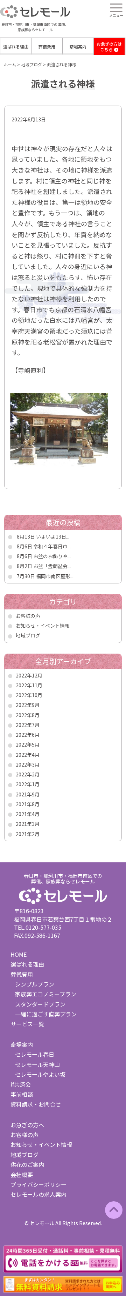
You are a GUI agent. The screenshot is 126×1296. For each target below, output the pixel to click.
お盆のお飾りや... (52, 556)
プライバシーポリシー (38, 1184)
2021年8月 (28, 804)
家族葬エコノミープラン (45, 994)
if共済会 (20, 1084)
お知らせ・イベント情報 (43, 625)
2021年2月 (28, 833)
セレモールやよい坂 (40, 1074)
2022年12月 (29, 675)
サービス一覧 (27, 1024)
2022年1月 (28, 784)
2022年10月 (29, 695)
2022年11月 (29, 685)
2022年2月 (28, 774)
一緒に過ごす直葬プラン (46, 1014)
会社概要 (21, 1174)
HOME (18, 954)
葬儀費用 (46, 46)
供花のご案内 (27, 1164)
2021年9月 (28, 794)
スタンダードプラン (40, 1004)
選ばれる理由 (15, 46)
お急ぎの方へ (27, 1125)
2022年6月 (28, 734)
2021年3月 (28, 823)
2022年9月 (28, 704)
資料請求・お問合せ (35, 1104)
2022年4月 (28, 754)
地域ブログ (28, 635)
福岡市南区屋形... (55, 576)
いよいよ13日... (52, 536)
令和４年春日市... (52, 546)
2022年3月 (28, 764)
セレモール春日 (34, 1054)
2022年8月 (28, 715)
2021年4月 (28, 813)
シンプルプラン (34, 984)
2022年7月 (28, 724)
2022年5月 (28, 744)
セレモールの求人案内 (38, 1194)
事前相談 (21, 1094)
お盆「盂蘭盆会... (52, 565)
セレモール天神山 (37, 1064)
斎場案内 (78, 46)
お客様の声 (28, 615)
